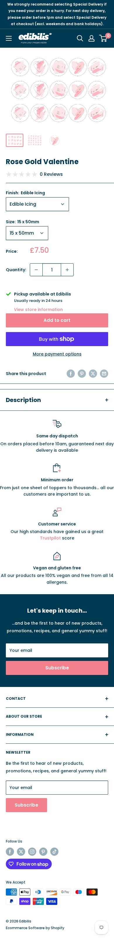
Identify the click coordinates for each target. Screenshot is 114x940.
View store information (38, 309)
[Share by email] (104, 374)
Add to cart (57, 320)
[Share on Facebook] (71, 374)
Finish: (25, 193)
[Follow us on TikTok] (54, 852)
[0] (103, 38)
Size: (22, 222)
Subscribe (57, 668)
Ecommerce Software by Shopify (35, 927)
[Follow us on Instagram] (32, 852)
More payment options (57, 354)
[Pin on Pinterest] (82, 374)
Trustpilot (51, 538)
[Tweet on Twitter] (93, 374)
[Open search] (80, 38)
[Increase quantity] (67, 270)
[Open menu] (9, 38)
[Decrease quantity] (36, 270)
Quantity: (16, 270)
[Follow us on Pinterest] (43, 852)
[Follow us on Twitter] (21, 852)
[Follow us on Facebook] (10, 852)
